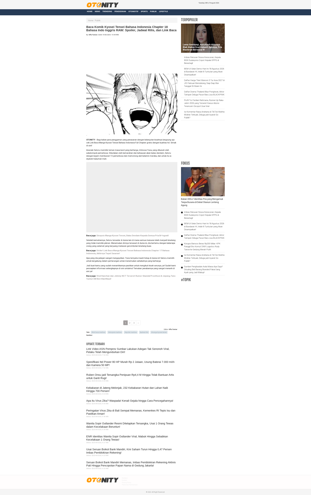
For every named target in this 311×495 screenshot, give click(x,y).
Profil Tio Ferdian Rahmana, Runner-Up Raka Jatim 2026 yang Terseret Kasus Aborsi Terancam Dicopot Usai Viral (203, 103)
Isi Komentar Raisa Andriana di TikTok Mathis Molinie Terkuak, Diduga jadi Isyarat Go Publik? (204, 115)
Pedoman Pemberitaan (130, 485)
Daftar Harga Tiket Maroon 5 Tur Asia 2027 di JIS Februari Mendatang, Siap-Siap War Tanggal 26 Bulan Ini (204, 83)
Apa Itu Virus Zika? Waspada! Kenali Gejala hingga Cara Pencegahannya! (129, 400)
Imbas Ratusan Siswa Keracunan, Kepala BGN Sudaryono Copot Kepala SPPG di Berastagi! (202, 60)
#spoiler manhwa (131, 332)
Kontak (124, 480)
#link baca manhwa (98, 332)
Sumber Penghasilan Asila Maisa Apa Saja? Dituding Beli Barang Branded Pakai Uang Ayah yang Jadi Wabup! (203, 269)
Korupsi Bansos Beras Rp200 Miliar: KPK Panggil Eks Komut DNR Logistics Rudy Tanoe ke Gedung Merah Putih (202, 246)
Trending (107, 11)
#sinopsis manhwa (115, 332)
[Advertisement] (131, 55)
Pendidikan (120, 11)
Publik (153, 11)
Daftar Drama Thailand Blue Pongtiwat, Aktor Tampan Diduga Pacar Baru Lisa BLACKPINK (204, 93)
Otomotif (133, 11)
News (97, 11)
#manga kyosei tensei (159, 332)
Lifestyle (163, 11)
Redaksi (125, 478)
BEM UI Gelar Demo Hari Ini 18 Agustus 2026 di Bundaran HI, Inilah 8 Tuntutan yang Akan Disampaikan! (204, 71)
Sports (144, 11)
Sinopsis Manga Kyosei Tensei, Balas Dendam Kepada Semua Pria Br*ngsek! (132, 235)
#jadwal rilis (144, 332)
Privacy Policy (126, 482)
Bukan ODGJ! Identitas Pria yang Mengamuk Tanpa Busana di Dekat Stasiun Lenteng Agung (202, 202)
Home (89, 11)
